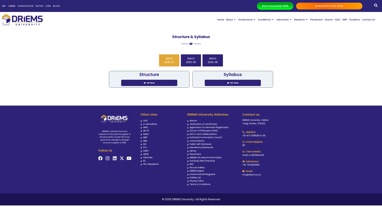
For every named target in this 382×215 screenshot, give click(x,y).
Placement (316, 19)
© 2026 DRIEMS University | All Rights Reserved (191, 199)
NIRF (344, 19)
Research (299, 19)
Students (354, 19)
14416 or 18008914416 (253, 155)
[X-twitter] (121, 158)
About (229, 19)
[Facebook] (100, 158)
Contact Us (368, 19)
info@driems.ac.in (251, 174)
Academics (264, 19)
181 (243, 145)
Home (220, 19)
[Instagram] (107, 158)
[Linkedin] (114, 158)
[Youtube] (129, 158)
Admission (283, 19)
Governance (245, 19)
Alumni (329, 19)
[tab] (169, 60)
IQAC (338, 19)
